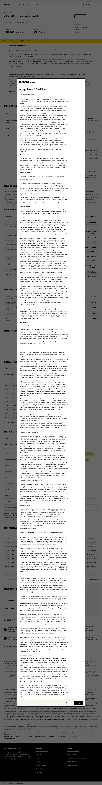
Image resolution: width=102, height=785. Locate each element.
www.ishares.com (59, 97)
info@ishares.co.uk (59, 185)
